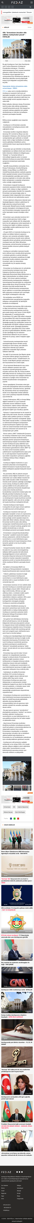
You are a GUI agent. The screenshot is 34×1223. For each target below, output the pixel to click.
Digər (2, 1196)
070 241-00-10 (6, 1205)
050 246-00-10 (7, 1207)
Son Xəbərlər (4, 1185)
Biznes (3, 1188)
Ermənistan (7, 807)
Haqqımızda (20, 1198)
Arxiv (2, 1198)
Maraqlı (19, 1190)
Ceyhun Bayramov (23, 807)
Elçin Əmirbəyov (20, 812)
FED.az (5, 91)
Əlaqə (18, 1196)
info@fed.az (6, 1210)
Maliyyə (19, 1185)
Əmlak (18, 1193)
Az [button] (31, 7)
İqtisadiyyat (20, 1188)
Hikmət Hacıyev (8, 812)
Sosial (2, 1190)
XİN (14, 807)
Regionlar (3, 1193)
